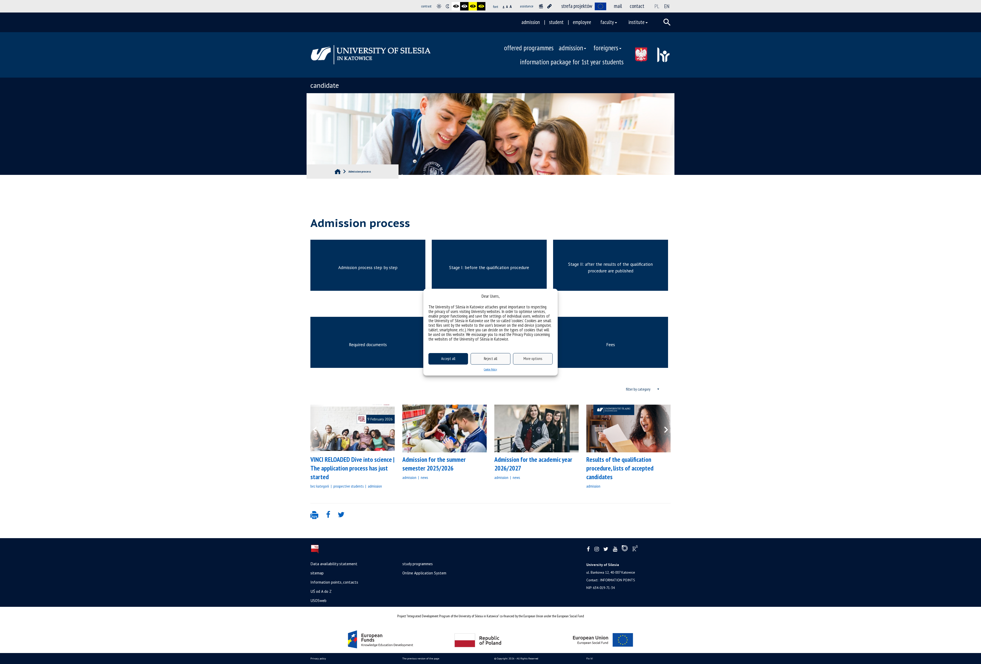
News (424, 477)
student (556, 22)
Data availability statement (333, 563)
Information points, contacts (334, 582)
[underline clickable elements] (549, 6)
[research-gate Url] (635, 549)
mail (618, 6)
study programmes (417, 563)
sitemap (317, 572)
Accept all (448, 358)
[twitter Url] (605, 549)
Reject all (490, 358)
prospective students (348, 486)
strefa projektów (576, 6)
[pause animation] (541, 6)
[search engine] (667, 22)
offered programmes (529, 47)
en (666, 6)
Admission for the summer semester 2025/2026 (434, 463)
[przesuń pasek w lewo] (318, 428)
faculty (607, 22)
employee (582, 22)
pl (657, 6)
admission (530, 22)
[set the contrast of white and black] (464, 6)
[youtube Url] (615, 549)
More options (532, 358)
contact (637, 6)
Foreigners (605, 47)
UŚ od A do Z (321, 591)
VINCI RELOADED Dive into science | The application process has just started (352, 468)
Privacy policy (318, 658)
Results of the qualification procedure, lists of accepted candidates (619, 468)
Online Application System (424, 572)
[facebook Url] (588, 549)
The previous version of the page (420, 658)
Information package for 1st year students (572, 61)
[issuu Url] (625, 549)
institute (636, 22)
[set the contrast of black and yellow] (473, 6)
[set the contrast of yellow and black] (481, 6)
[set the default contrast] (439, 6)
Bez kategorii (319, 486)
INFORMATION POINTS (617, 580)
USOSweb (318, 600)
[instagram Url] (596, 549)
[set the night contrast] (447, 6)
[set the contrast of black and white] (456, 6)
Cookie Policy (490, 369)
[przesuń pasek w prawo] (663, 428)
